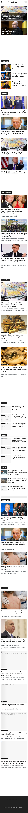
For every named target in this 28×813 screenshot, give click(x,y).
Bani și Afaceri (5, 300)
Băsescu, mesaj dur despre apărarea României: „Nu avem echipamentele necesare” (12, 133)
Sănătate (4, 563)
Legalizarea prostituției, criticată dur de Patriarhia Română (16, 488)
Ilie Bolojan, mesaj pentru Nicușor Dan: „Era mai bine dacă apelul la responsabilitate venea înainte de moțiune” (13, 31)
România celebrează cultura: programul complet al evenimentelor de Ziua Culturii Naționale (19, 416)
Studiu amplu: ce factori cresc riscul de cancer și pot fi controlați (13, 705)
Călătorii (4, 669)
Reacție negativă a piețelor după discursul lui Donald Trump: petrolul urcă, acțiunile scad (13, 173)
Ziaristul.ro (10, 807)
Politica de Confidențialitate (10, 799)
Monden (4, 206)
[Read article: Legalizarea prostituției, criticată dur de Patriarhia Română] (4, 488)
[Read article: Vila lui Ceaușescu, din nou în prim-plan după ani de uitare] (6, 409)
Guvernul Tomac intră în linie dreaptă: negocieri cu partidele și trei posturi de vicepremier (13, 112)
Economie (4, 108)
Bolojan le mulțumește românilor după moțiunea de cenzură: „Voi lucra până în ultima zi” (13, 641)
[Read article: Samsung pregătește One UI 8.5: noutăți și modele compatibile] (14, 721)
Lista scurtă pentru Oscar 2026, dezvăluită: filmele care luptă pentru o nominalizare (19, 425)
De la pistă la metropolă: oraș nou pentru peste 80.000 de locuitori (17, 480)
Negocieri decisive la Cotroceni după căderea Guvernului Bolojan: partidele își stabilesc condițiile (19, 83)
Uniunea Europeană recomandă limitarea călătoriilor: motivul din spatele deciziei (12, 673)
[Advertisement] (14, 47)
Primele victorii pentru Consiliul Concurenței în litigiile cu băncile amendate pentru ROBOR (12, 16)
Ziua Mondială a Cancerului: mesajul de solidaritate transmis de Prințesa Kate (19, 457)
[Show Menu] (1, 2)
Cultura (3, 406)
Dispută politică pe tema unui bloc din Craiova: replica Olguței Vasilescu (19, 449)
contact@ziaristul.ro (16, 803)
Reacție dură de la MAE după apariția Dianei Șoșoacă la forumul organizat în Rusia (19, 75)
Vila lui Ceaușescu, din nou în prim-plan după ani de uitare (18, 408)
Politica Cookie (20, 799)
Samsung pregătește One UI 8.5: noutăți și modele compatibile (14, 734)
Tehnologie (4, 730)
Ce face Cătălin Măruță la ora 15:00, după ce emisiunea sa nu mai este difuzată (19, 440)
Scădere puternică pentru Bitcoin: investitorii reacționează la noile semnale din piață (14, 369)
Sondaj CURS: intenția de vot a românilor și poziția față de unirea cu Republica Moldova (17, 472)
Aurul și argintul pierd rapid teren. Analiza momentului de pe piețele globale (12, 336)
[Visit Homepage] (13, 2)
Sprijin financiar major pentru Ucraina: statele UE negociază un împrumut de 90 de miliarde (14, 234)
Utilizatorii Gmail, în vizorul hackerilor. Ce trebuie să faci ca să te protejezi (14, 762)
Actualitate (4, 27)
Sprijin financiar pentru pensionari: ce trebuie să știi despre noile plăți (13, 153)
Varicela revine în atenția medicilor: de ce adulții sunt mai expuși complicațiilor (13, 567)
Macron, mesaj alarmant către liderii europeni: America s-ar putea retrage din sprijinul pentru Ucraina (13, 260)
